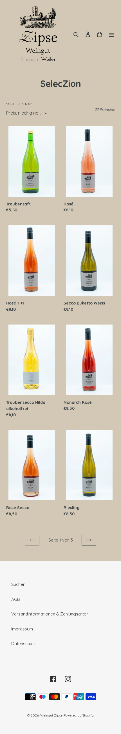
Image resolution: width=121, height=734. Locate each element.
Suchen (18, 584)
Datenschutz (23, 643)
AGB (15, 599)
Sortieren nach (20, 104)
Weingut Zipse (51, 715)
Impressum (22, 629)
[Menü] (111, 34)
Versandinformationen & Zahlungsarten (50, 614)
